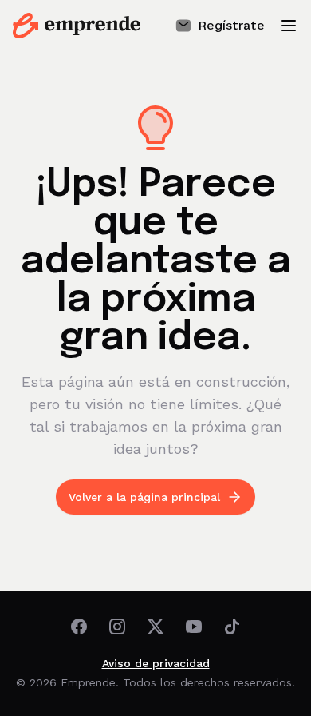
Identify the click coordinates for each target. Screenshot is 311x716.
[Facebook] (79, 626)
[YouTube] (193, 626)
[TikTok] (232, 626)
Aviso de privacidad (156, 663)
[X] (155, 626)
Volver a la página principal (144, 497)
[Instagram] (117, 626)
